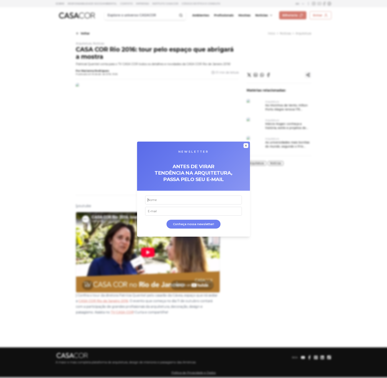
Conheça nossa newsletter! (193, 224)
